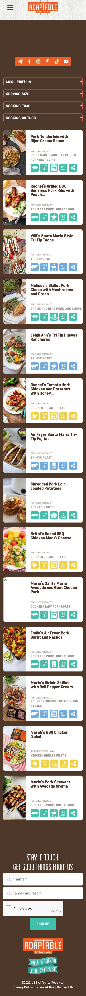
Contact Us (65, 987)
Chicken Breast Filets (48, 557)
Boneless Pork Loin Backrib (52, 656)
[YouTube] (66, 61)
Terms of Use (45, 987)
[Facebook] (29, 61)
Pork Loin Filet (42, 507)
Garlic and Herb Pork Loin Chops (56, 309)
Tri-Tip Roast (41, 457)
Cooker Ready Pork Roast (51, 606)
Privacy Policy (22, 987)
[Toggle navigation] (10, 8)
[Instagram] (38, 61)
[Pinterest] (47, 61)
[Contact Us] (20, 61)
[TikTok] (56, 61)
